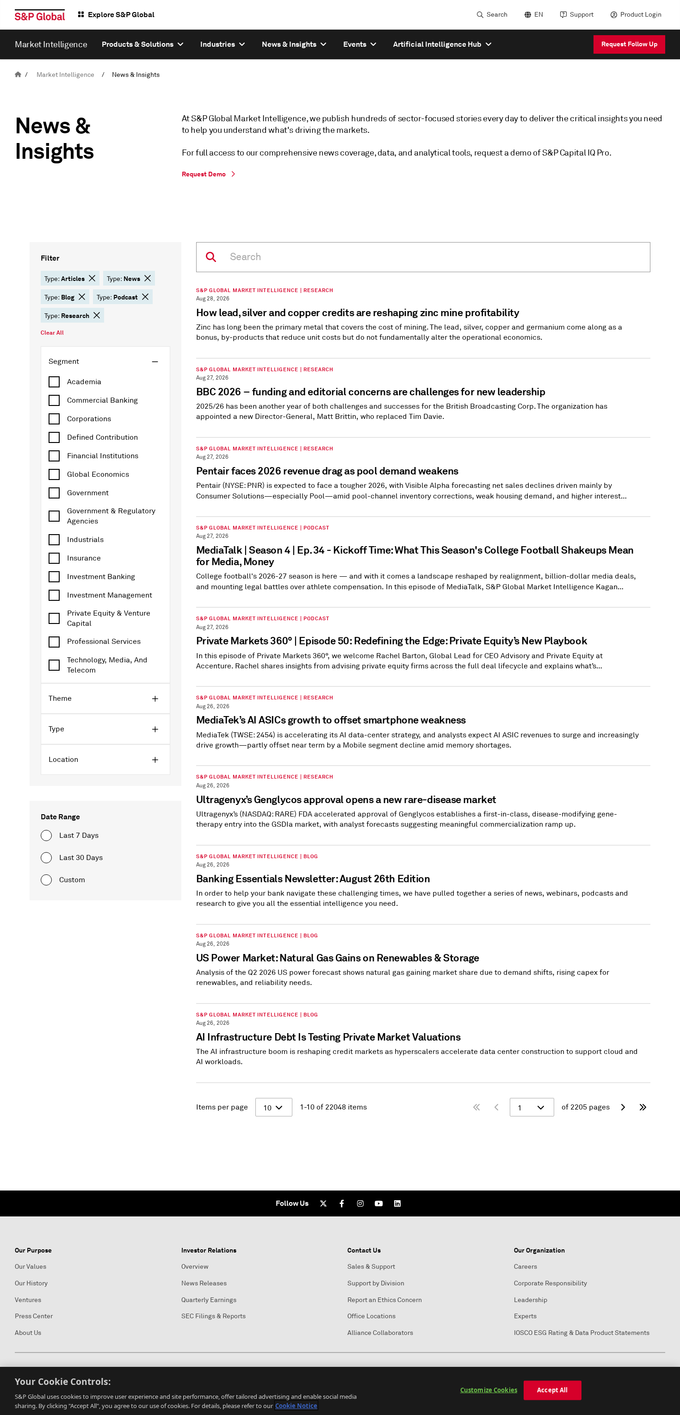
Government (88, 493)
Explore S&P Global (121, 14)
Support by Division (375, 1283)
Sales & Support (371, 1267)
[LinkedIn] (397, 1203)
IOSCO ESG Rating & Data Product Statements (581, 1333)
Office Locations (371, 1316)
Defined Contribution (102, 437)
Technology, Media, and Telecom (107, 665)
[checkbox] (105, 381)
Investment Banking (101, 576)
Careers (525, 1267)
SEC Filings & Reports (213, 1316)
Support (581, 15)
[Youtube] (378, 1203)
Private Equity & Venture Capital (108, 618)
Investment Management (109, 595)
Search (497, 15)
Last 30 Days (81, 857)
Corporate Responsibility (550, 1283)
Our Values (30, 1267)
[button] (92, 278)
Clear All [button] (52, 333)
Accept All (552, 1390)
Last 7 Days (79, 835)
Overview (195, 1267)
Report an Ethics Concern (384, 1300)
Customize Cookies (488, 1390)
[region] (340, 1391)
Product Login (640, 15)
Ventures (28, 1300)
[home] (18, 75)
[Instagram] (360, 1203)
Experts (525, 1316)
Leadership (530, 1300)
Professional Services (104, 641)
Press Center (34, 1316)
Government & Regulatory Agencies (111, 516)
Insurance (84, 558)
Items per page (222, 1107)
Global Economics (98, 474)
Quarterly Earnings (208, 1300)
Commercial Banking (102, 400)
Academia (84, 381)
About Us (28, 1333)
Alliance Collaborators (380, 1333)
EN (538, 15)
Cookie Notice (296, 1405)
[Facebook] (341, 1203)
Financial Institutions (102, 456)
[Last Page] (643, 1107)
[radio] (46, 835)
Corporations (89, 419)
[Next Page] (622, 1107)
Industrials (85, 539)
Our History (31, 1283)
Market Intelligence (65, 75)
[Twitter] (323, 1203)
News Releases (204, 1283)
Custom (72, 880)
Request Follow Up (629, 44)
